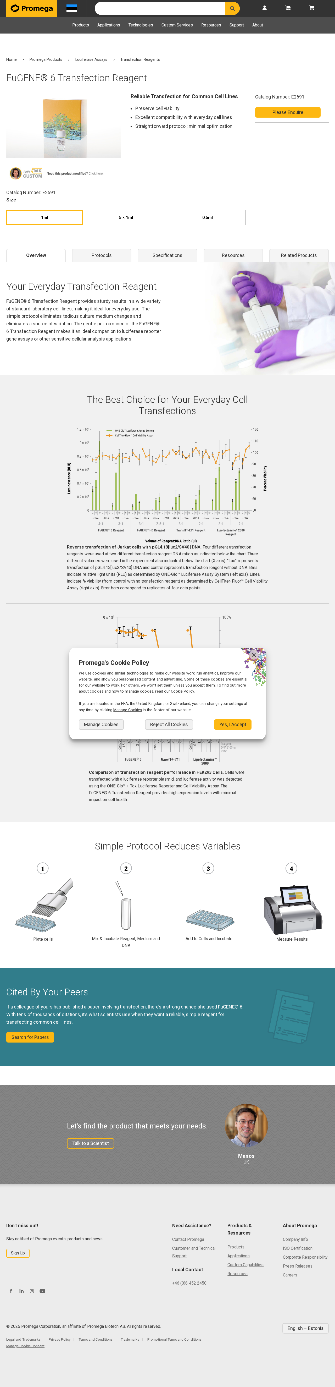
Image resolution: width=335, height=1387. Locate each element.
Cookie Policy (182, 691)
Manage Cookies (101, 724)
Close (254, 655)
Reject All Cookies (169, 724)
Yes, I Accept (232, 724)
